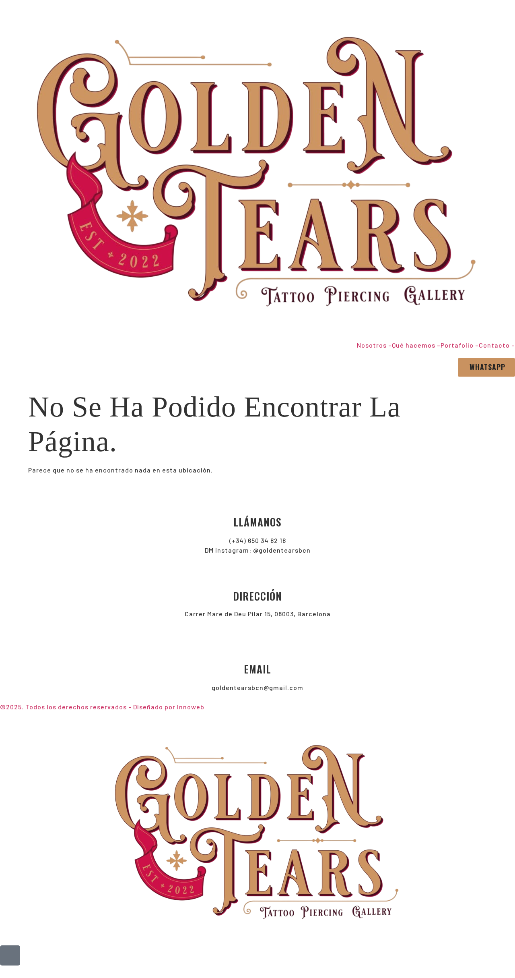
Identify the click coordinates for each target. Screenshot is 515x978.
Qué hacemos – (416, 345)
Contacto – (497, 345)
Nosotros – (374, 345)
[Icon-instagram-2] (10, 955)
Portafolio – (460, 345)
